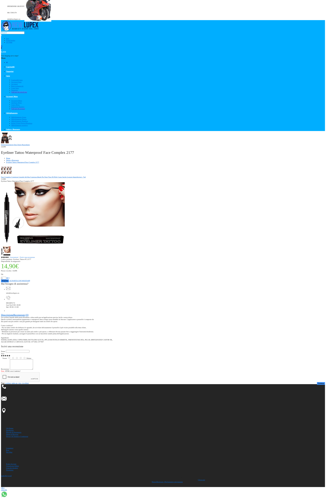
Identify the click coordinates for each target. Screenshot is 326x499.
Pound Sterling (10, 40)
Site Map (9, 452)
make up (14, 383)
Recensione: (5, 369)
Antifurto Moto (16, 103)
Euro (7, 38)
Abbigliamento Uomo (18, 117)
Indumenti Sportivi (17, 107)
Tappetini (14, 90)
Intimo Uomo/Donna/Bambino (21, 123)
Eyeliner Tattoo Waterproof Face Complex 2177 (22, 162)
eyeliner (8, 383)
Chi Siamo (9, 428)
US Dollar (9, 42)
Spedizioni (10, 430)
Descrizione (7, 314)
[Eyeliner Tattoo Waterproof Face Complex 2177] (33, 245)
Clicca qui (201, 480)
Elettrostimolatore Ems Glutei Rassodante (15, 145)
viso (19, 383)
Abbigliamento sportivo (19, 125)
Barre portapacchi (17, 86)
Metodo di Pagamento (13, 432)
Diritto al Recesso (12, 434)
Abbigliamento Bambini (19, 121)
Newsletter (9, 470)
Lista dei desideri (12, 468)
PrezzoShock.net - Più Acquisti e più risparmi (167, 482)
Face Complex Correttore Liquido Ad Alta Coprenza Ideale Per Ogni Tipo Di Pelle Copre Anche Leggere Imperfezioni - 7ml (43, 177)
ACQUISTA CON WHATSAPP (19, 281)
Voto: (3, 354)
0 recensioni (14, 257)
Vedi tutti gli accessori (18, 109)
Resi (7, 450)
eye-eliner (25, 383)
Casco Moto (15, 105)
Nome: (3, 351)
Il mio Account (11, 464)
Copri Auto (15, 88)
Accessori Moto (16, 101)
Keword (6, 476)
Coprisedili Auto (17, 80)
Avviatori (14, 84)
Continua (321, 383)
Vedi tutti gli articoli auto (19, 92)
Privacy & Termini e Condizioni (17, 436)
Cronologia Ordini (12, 466)
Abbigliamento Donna (19, 119)
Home (8, 158)
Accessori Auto (16, 82)
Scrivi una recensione (27, 257)
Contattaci (9, 448)
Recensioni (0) (21, 314)
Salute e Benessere (12, 160)
